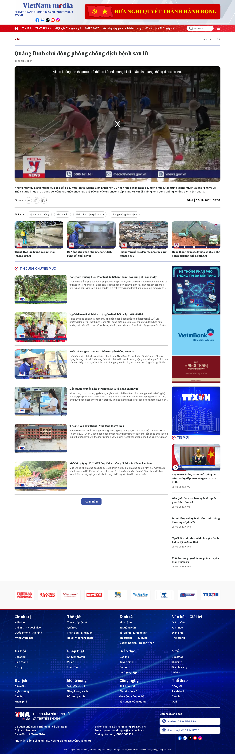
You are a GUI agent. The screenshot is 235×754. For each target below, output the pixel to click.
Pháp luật (75, 651)
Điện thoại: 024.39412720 (183, 730)
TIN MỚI (26, 28)
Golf (174, 701)
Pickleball (178, 691)
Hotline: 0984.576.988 (182, 721)
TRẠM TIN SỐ (43, 28)
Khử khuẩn (62, 214)
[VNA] (37, 20)
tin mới (183, 438)
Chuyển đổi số (128, 691)
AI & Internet (127, 686)
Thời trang (178, 637)
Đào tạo (124, 656)
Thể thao (180, 680)
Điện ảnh (177, 632)
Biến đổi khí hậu (76, 686)
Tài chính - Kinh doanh (133, 632)
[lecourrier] (24, 595)
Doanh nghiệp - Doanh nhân (136, 642)
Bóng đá (177, 686)
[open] (218, 28)
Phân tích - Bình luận (80, 632)
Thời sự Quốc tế (77, 622)
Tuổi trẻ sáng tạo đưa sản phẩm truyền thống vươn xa (102, 351)
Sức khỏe (178, 656)
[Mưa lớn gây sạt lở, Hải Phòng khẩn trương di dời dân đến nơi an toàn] (41, 476)
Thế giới (74, 616)
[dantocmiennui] (141, 595)
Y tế (17, 39)
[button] (195, 432)
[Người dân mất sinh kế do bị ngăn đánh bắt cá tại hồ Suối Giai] (41, 327)
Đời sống (20, 656)
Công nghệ (128, 680)
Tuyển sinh (126, 662)
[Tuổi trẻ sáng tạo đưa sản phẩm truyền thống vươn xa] (41, 364)
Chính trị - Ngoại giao (28, 627)
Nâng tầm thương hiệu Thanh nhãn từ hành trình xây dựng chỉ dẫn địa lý (113, 277)
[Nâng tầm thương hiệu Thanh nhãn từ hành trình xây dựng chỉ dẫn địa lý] (41, 289)
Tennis (176, 696)
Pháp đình (73, 667)
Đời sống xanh (76, 696)
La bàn (176, 672)
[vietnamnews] (117, 595)
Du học (123, 667)
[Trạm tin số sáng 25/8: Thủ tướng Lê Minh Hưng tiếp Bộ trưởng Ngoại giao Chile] (196, 457)
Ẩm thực (20, 696)
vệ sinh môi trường (39, 214)
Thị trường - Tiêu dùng (133, 637)
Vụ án (70, 662)
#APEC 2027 (92, 28)
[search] (190, 28)
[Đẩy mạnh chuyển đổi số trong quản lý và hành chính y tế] (41, 401)
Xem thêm (91, 501)
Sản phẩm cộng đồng (132, 701)
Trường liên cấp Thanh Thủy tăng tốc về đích (97, 426)
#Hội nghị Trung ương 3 (68, 28)
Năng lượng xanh (77, 691)
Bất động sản (127, 627)
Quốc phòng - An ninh (28, 632)
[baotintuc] (210, 595)
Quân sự (72, 627)
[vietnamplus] (47, 595)
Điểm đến (20, 686)
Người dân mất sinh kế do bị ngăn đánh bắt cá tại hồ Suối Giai (106, 314)
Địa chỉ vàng (179, 667)
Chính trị (23, 616)
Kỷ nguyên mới (24, 637)
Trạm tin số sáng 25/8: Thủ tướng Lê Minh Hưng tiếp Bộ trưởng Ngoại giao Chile (194, 478)
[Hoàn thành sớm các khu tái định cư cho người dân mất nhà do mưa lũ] (196, 235)
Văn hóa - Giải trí (187, 616)
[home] (16, 28)
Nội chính (20, 622)
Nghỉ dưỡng (22, 691)
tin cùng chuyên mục (38, 268)
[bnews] (94, 595)
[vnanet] (187, 595)
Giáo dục (127, 651)
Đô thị (18, 667)
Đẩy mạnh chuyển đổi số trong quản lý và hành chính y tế (104, 388)
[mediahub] (164, 595)
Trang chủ (206, 39)
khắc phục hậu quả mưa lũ (90, 214)
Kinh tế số (125, 622)
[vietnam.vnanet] (71, 595)
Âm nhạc (177, 627)
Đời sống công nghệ (131, 696)
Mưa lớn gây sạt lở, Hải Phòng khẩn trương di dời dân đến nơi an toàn (111, 463)
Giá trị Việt (178, 622)
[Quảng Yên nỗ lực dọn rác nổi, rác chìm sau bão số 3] (143, 235)
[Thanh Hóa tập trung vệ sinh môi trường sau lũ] (39, 235)
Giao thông (21, 662)
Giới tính (177, 662)
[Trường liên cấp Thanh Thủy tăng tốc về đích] (41, 438)
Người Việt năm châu (80, 637)
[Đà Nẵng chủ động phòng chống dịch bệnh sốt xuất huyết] (91, 235)
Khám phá (21, 701)
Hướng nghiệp (128, 672)
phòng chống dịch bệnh (124, 214)
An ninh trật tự (76, 656)
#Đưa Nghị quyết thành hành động (122, 28)
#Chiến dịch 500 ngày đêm (160, 28)
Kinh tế (126, 616)
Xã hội (20, 651)
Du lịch (21, 680)
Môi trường (77, 680)
